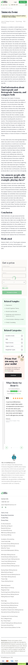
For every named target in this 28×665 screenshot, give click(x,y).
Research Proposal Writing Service (10, 574)
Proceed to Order (12, 292)
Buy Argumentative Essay (8, 546)
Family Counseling (10, 322)
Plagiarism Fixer (5, 590)
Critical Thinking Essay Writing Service (11, 623)
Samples (3, 8)
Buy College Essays (6, 618)
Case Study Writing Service (8, 561)
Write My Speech (5, 585)
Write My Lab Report (6, 526)
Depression (9, 305)
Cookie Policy (4, 517)
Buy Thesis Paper (6, 620)
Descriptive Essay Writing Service (10, 612)
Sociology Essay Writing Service (9, 603)
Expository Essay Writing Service (10, 594)
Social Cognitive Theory (12, 308)
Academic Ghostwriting (7, 539)
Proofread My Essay (6, 530)
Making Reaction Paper (7, 596)
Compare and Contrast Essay (9, 616)
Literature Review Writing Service (10, 565)
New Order (23, 2)
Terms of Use (4, 512)
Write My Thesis (5, 548)
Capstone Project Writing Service (10, 559)
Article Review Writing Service (9, 557)
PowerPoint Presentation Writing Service (12, 609)
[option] (15, 409)
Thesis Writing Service (7, 581)
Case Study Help (5, 541)
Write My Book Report (7, 572)
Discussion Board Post (7, 625)
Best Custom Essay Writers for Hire (10, 627)
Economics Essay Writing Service (10, 543)
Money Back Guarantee (7, 515)
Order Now (22, 663)
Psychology (9, 8)
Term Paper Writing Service (8, 576)
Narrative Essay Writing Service (9, 605)
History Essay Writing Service (9, 607)
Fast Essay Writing (6, 535)
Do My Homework (6, 523)
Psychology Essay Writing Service (10, 592)
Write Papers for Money (7, 587)
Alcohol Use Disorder (11, 311)
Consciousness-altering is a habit (15, 319)
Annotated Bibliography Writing (10, 550)
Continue (13, 375)
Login (15, 2)
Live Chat (5, 4)
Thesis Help (4, 579)
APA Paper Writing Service (8, 554)
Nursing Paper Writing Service (9, 570)
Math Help (4, 601)
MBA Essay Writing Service (8, 532)
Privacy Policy (4, 520)
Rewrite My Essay (6, 528)
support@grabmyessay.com (8, 504)
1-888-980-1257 (14, 4)
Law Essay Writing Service (8, 563)
